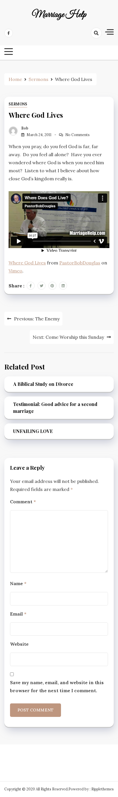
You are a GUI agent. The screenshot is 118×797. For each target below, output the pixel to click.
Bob (24, 128)
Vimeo (15, 271)
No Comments (77, 135)
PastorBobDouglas (79, 263)
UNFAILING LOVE (33, 431)
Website (19, 644)
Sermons (18, 104)
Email (18, 614)
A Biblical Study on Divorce (43, 384)
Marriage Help (59, 15)
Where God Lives (27, 263)
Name (18, 583)
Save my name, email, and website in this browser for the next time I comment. (57, 686)
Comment (23, 501)
